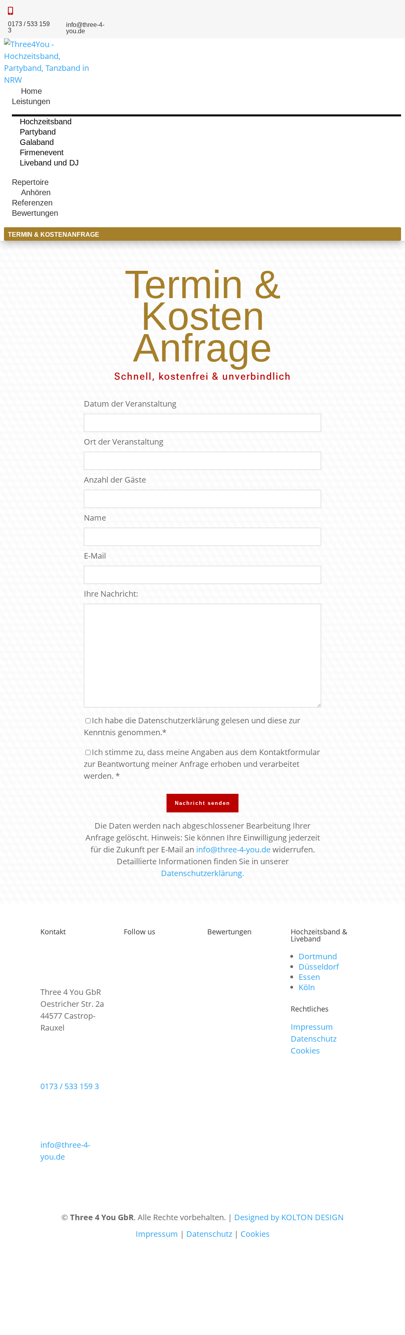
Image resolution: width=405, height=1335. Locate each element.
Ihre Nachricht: (111, 593)
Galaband (37, 142)
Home (27, 91)
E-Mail (95, 555)
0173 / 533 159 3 (69, 1086)
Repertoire (30, 182)
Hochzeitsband (46, 121)
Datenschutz (314, 1038)
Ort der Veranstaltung (123, 441)
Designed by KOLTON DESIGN (289, 1217)
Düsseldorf (319, 966)
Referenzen (32, 202)
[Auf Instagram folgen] (350, 9)
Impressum (312, 1026)
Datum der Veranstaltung (130, 403)
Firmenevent (42, 152)
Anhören (31, 192)
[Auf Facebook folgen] (370, 9)
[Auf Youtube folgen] (390, 9)
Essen (309, 977)
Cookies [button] (305, 1050)
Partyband (38, 131)
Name (95, 517)
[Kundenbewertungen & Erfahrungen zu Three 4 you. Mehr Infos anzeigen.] (244, 1000)
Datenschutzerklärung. (202, 873)
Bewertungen (35, 213)
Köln (307, 987)
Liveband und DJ (49, 162)
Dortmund (318, 956)
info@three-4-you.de (233, 849)
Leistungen (31, 101)
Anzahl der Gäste (115, 479)
